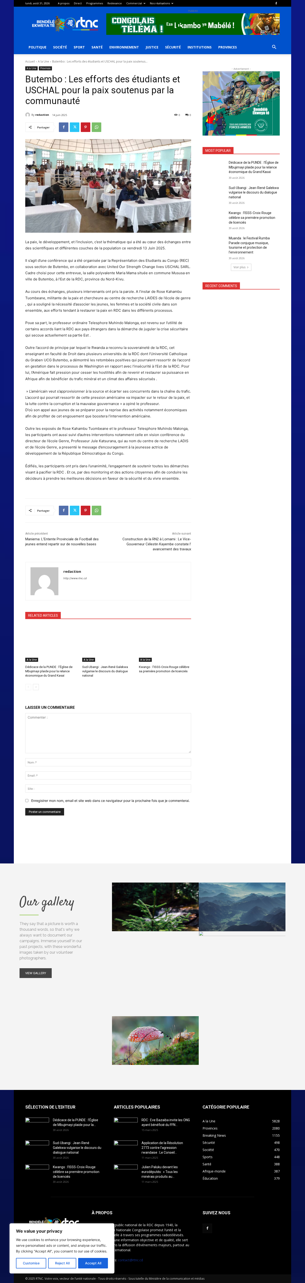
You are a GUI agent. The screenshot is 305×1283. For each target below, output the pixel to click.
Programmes (94, 3)
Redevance (114, 3)
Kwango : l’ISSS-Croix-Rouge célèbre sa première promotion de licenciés (252, 217)
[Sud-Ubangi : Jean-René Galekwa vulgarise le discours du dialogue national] (108, 643)
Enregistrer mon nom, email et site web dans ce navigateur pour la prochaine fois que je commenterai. (110, 801)
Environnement (124, 47)
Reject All (62, 1263)
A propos (63, 3)
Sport (79, 47)
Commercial (134, 3)
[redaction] (28, 114)
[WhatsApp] (96, 127)
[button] (274, 47)
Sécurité (173, 47)
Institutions (200, 47)
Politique (37, 47)
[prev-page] (28, 687)
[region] (62, 1248)
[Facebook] (276, 3)
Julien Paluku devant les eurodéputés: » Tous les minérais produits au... (160, 1171)
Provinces (227, 47)
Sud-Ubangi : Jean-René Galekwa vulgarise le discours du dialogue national (105, 671)
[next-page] (36, 687)
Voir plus (239, 267)
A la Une (43, 61)
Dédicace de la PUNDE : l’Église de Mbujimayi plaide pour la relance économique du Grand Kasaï (48, 671)
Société (60, 47)
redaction (42, 114)
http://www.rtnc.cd (75, 578)
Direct (78, 3)
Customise (31, 1263)
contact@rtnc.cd (130, 1260)
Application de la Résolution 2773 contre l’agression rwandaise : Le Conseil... (162, 1147)
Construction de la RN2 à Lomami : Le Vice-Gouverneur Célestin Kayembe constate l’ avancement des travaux (156, 544)
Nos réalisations (160, 3)
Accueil (30, 61)
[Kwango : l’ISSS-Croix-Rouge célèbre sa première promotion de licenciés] (165, 643)
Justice (152, 47)
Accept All (93, 1263)
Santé (97, 47)
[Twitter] (74, 127)
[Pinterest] (85, 127)
